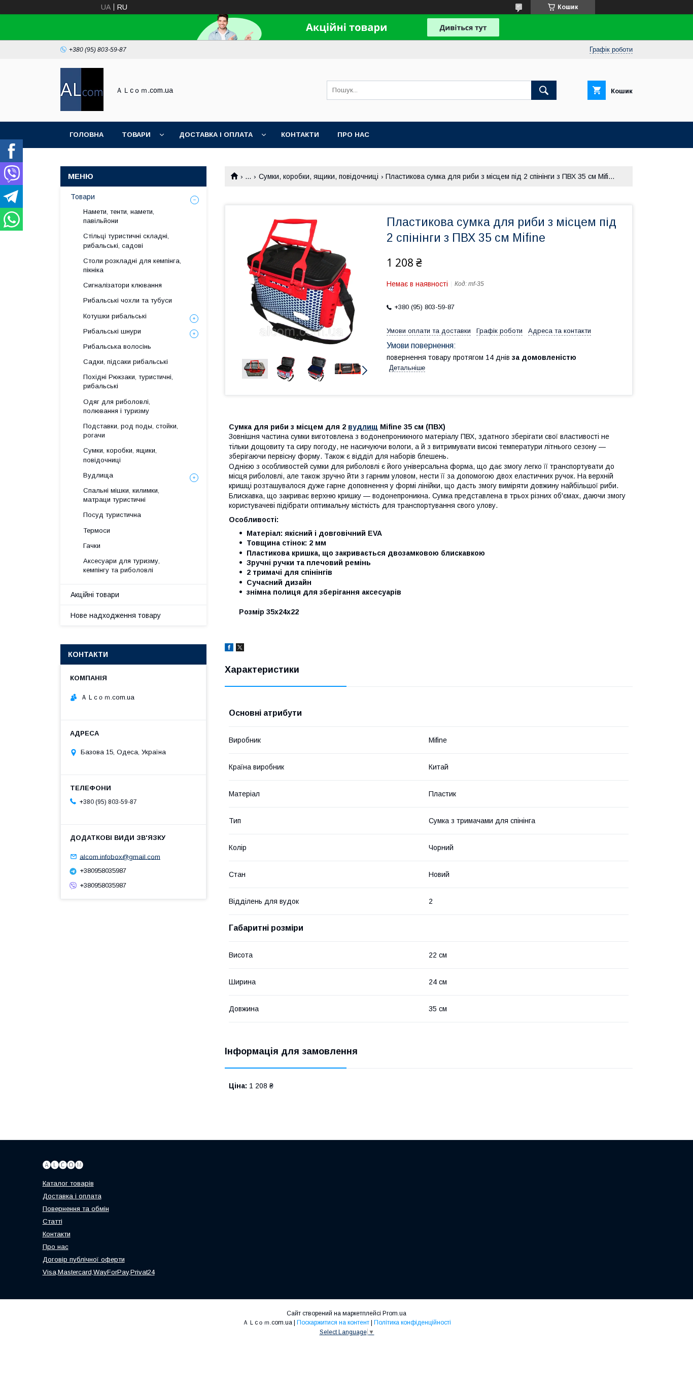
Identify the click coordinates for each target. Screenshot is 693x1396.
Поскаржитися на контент (333, 1322)
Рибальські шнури (112, 331)
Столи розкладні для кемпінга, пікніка (132, 265)
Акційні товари (95, 595)
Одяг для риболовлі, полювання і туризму (116, 406)
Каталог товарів (68, 1183)
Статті (52, 1221)
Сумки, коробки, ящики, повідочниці (318, 176)
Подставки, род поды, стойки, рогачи (130, 430)
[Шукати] (544, 90)
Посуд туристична (112, 515)
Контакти (300, 134)
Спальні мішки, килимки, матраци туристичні (121, 495)
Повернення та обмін (76, 1209)
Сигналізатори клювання (122, 285)
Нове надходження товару (116, 615)
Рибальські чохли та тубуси (127, 300)
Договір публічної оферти (84, 1259)
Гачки (91, 545)
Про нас (353, 134)
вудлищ (363, 427)
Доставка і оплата (216, 134)
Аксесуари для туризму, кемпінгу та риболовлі (121, 565)
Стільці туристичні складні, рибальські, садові (126, 240)
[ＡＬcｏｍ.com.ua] (81, 108)
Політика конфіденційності (412, 1322)
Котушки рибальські (115, 316)
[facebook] (229, 649)
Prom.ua (394, 1313)
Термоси (96, 530)
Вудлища (98, 475)
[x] (240, 649)
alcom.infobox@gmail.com (120, 856)
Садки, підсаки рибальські (125, 361)
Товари (136, 134)
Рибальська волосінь (117, 346)
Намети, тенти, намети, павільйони (118, 216)
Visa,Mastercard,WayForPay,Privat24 (99, 1272)
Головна (86, 134)
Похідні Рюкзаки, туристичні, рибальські (128, 381)
